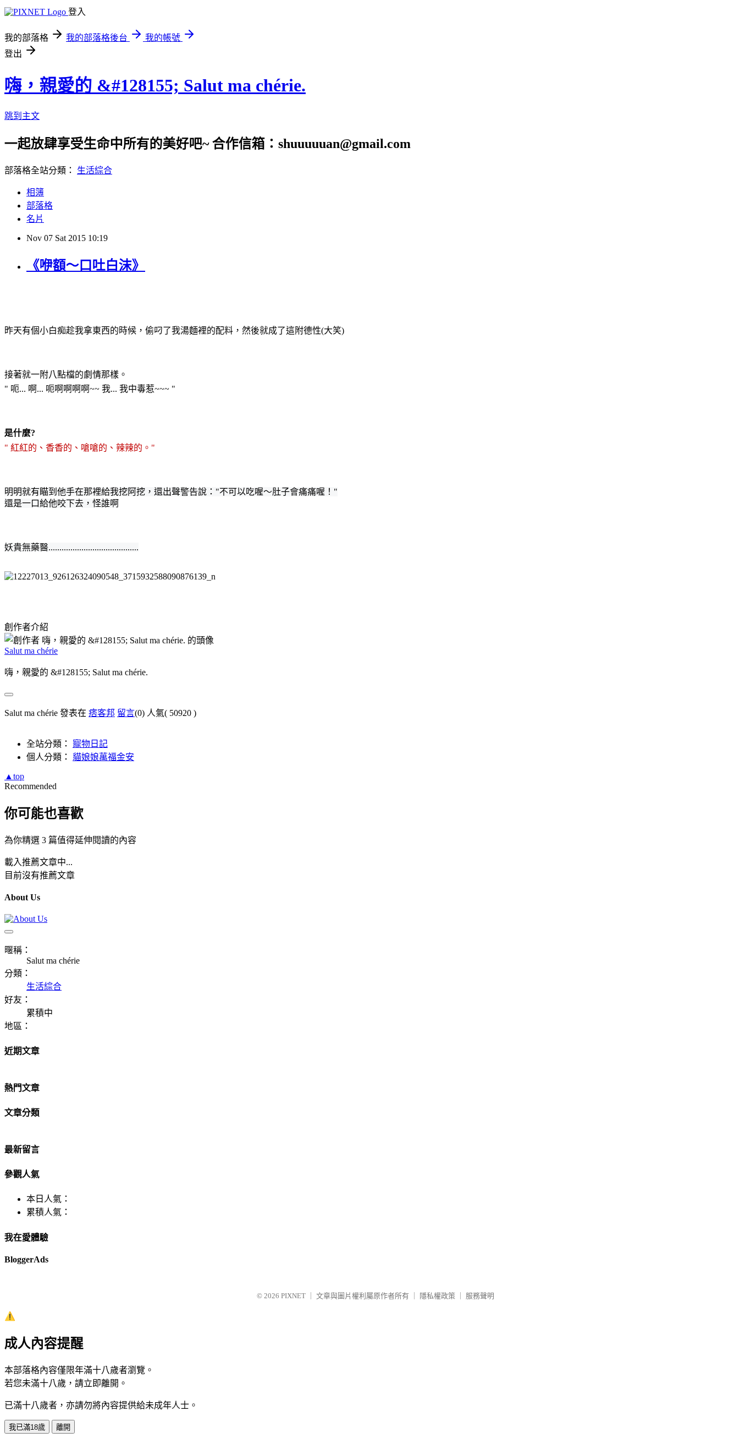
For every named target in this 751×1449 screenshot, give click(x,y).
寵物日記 (90, 743)
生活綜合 (94, 170)
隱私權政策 (437, 1296)
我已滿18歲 (27, 1427)
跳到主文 (22, 116)
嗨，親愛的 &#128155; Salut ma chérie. (155, 85)
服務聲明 (480, 1296)
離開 (63, 1427)
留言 (126, 713)
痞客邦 (102, 713)
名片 (35, 218)
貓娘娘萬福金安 (103, 757)
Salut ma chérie (31, 650)
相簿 (35, 192)
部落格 (39, 205)
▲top (14, 776)
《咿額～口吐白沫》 (85, 265)
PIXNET (293, 1296)
